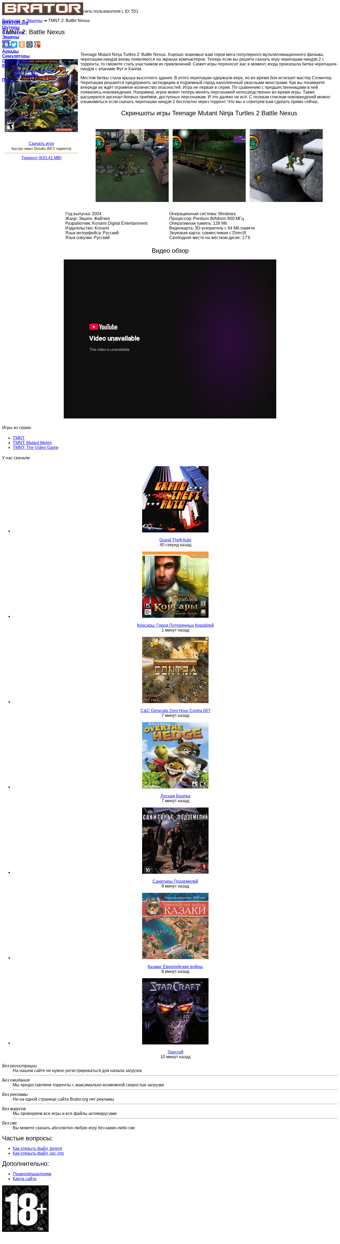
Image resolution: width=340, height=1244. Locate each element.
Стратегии (13, 32)
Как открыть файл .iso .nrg (38, 1153)
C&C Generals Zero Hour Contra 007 (175, 710)
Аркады (10, 51)
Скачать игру (41, 143)
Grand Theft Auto (175, 540)
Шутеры (11, 27)
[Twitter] (14, 44)
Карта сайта (25, 75)
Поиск (8, 80)
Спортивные (15, 61)
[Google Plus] (37, 44)
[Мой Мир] (29, 44)
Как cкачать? (15, 65)
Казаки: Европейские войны (175, 966)
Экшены (10, 37)
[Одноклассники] (22, 44)
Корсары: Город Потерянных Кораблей (175, 625)
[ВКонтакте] (6, 44)
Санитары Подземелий (175, 881)
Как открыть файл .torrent (37, 1148)
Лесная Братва (175, 796)
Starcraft (175, 1052)
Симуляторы (16, 56)
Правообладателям (33, 70)
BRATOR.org (15, 22)
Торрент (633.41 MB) (41, 158)
